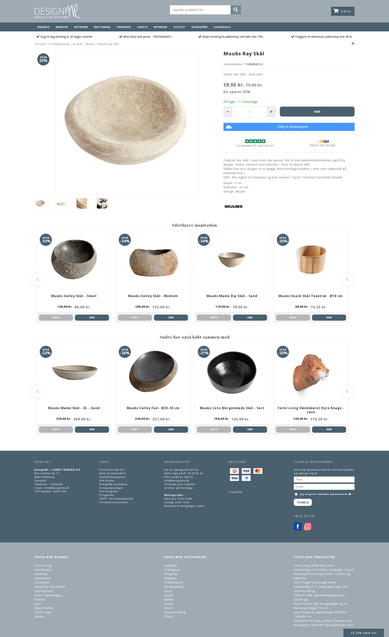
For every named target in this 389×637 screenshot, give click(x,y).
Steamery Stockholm (49, 587)
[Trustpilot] (255, 141)
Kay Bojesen (43, 591)
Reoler (169, 604)
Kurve (168, 608)
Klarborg (40, 574)
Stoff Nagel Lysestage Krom (315, 582)
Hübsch (39, 599)
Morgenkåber (174, 587)
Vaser (168, 591)
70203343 (56, 484)
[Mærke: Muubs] (233, 206)
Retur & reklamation (112, 473)
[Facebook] (298, 529)
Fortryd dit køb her (112, 469)
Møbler (62, 27)
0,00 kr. (346, 11)
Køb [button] (317, 111)
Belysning (102, 27)
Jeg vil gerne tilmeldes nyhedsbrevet (326, 493)
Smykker (170, 578)
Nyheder (160, 27)
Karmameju (43, 570)
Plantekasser (173, 582)
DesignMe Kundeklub (113, 484)
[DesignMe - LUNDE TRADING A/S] (57, 11)
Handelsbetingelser (112, 477)
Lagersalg (222, 27)
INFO (56, 317)
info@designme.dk (56, 487)
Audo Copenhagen (48, 595)
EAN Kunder (107, 480)
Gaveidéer (199, 27)
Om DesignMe (108, 491)
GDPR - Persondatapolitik (116, 498)
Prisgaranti (106, 495)
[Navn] (324, 479)
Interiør (81, 27)
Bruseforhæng (175, 612)
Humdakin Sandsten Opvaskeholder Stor (324, 625)
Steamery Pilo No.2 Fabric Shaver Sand (323, 621)
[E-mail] (324, 486)
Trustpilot (235, 492)
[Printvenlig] (353, 43)
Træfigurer (172, 570)
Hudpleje (170, 565)
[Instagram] (308, 529)
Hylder (169, 599)
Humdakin (41, 582)
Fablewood (42, 578)
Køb (92, 317)
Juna (37, 604)
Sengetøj (170, 574)
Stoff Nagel (43, 612)
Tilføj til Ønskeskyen (292, 127)
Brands (43, 27)
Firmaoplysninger (111, 487)
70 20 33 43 (195, 473)
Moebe (39, 616)
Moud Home (43, 608)
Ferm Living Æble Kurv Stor (314, 565)
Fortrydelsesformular (113, 502)
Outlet (179, 27)
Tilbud (168, 616)
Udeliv (142, 27)
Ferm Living (43, 565)
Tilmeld (303, 502)
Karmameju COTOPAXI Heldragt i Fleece (324, 570)
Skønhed (124, 27)
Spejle (168, 595)
